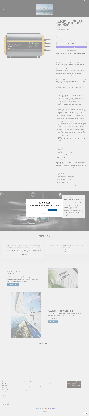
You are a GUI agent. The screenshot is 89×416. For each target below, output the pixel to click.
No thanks (44, 213)
